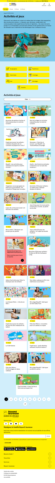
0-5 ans (11, 9)
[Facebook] (11, 423)
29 (25, 404)
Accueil (5, 13)
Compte (49, 5)
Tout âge (6, 9)
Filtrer (26, 99)
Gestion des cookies (9, 471)
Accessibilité (7, 477)
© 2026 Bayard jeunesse (10, 475)
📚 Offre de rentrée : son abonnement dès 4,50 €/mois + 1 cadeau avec (27, 1)
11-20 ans (22, 9)
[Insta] (6, 423)
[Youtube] (16, 423)
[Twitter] (21, 423)
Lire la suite (8, 442)
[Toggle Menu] (6, 5)
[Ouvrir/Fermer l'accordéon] (49, 454)
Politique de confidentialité (10, 473)
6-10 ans (17, 9)
